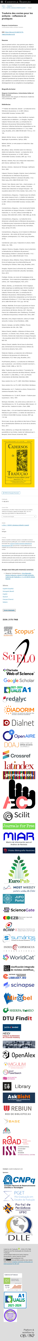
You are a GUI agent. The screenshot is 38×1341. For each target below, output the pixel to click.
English (5, 594)
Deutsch (5, 597)
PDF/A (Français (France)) (11, 493)
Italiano (5, 602)
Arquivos (9, 6)
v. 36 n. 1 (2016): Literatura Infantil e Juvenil (13, 8)
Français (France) (8, 599)
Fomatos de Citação (8, 516)
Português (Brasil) (8, 591)
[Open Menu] (2, 2)
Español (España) (8, 588)
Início (3, 6)
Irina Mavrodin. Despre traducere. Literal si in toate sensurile (20, 574)
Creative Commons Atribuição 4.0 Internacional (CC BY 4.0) (18, 1262)
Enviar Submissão (9, 610)
